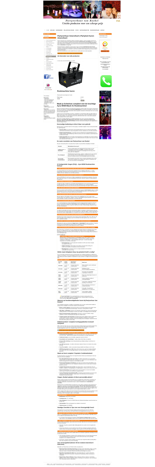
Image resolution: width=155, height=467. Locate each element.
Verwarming (48, 68)
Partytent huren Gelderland (60, 464)
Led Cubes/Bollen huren (49, 46)
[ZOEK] (55, 36)
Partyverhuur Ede (98, 464)
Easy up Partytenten (50, 42)
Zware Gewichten (49, 69)
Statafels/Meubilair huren (49, 60)
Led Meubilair (48, 48)
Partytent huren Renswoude (70, 464)
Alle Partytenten (49, 41)
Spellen (47, 57)
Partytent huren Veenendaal (51, 464)
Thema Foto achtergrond (48, 65)
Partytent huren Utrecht (90, 464)
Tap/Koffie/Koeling (49, 63)
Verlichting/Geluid (49, 66)
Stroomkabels (49, 61)
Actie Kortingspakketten (51, 40)
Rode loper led (49, 53)
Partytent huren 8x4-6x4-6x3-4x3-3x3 (80, 464)
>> (70, 60)
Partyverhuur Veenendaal (106, 464)
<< (71, 60)
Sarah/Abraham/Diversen (51, 55)
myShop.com (63, 234)
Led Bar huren (49, 44)
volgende (68, 60)
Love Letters (48, 50)
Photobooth (48, 52)
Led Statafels (48, 49)
